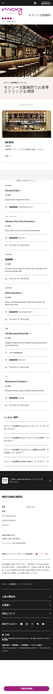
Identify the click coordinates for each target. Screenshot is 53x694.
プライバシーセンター (9, 648)
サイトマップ (44, 648)
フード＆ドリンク (9, 516)
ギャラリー (30, 507)
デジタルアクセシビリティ (28, 648)
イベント (5, 525)
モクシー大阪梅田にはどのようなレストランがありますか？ (24, 427)
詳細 (6, 156)
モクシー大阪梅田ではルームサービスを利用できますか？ (24, 439)
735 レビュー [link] (11, 21)
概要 (3, 507)
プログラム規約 (36, 645)
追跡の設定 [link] (5, 645)
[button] (35, 3)
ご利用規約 (24, 645)
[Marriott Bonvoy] (45, 3)
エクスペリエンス (9, 520)
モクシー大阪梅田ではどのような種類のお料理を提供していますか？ (24, 451)
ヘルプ (4, 651)
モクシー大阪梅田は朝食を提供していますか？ (24, 461)
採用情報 (15, 645)
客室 (3, 511)
